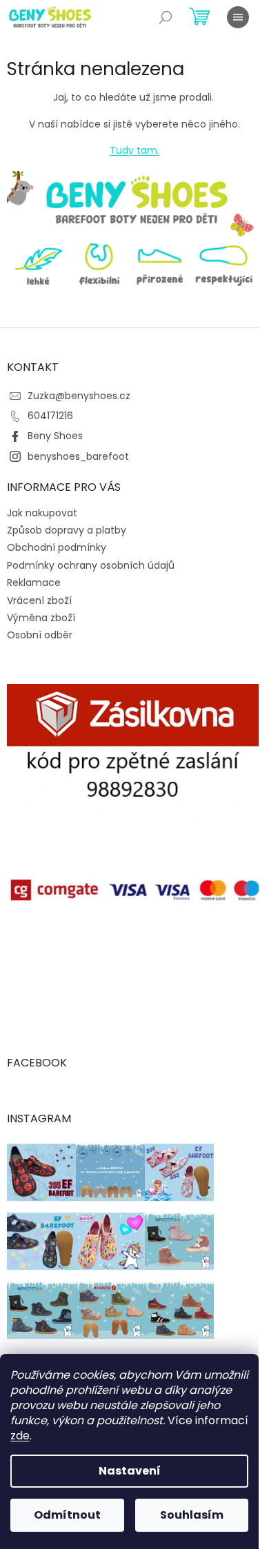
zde (20, 1436)
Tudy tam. (134, 150)
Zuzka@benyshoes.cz (79, 396)
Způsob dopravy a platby (66, 530)
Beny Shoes (55, 436)
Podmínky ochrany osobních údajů (91, 565)
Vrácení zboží (39, 600)
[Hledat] (165, 17)
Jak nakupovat (42, 513)
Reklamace (34, 582)
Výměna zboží (41, 618)
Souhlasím (191, 1515)
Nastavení (130, 1471)
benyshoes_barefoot (78, 456)
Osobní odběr (39, 635)
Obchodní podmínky (56, 547)
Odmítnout (67, 1515)
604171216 (50, 416)
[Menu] (238, 17)
